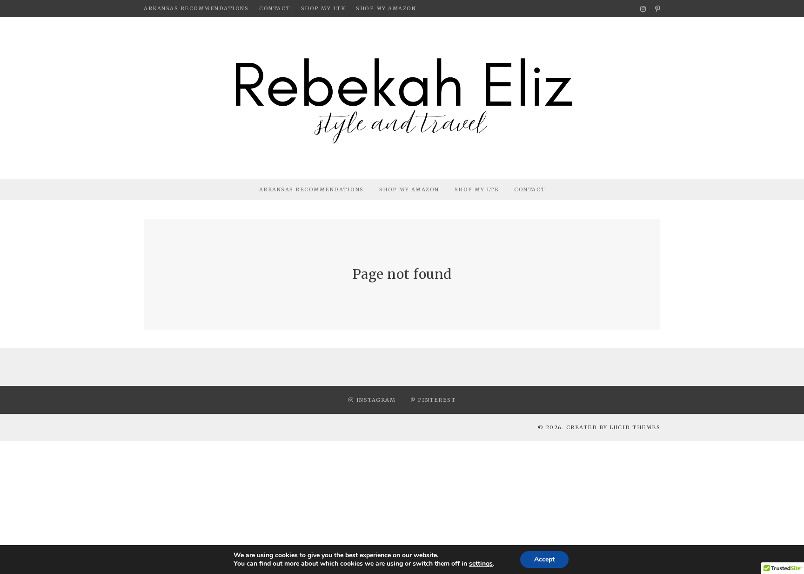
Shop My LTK (323, 8)
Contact (274, 8)
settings (481, 564)
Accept (544, 559)
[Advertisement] (279, 506)
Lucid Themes (635, 427)
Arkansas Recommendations (196, 8)
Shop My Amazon (386, 8)
